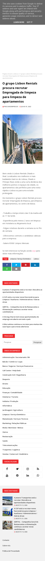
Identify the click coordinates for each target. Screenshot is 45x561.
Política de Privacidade (11, 551)
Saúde (5, 441)
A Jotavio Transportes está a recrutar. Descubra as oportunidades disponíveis (22, 291)
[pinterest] (17, 475)
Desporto (6, 379)
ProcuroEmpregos (11, 106)
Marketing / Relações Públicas (14, 423)
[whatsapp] (38, 475)
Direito (5, 384)
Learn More (19, 22)
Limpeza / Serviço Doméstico (20, 259)
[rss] (38, 468)
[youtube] (7, 475)
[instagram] (27, 468)
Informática (7, 406)
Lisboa (15, 74)
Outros (5, 432)
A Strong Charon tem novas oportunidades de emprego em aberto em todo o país (20, 318)
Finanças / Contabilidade (12, 392)
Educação (6, 388)
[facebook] (7, 468)
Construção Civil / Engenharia (14, 375)
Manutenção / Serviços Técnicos (15, 419)
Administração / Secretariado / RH (16, 357)
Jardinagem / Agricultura (12, 410)
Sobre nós (6, 545)
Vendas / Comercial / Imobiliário (15, 454)
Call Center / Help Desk (11, 370)
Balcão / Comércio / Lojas (12, 362)
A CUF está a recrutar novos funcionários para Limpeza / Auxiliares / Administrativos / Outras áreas (20, 299)
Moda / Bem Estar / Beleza (12, 428)
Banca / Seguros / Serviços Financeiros (17, 366)
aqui (34, 250)
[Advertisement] (22, 50)
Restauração (7, 436)
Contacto (5, 540)
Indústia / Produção (10, 401)
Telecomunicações (10, 445)
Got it (29, 22)
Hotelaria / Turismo (10, 397)
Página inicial (7, 74)
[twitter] (17, 468)
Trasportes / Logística (11, 450)
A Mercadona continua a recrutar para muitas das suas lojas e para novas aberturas (22, 325)
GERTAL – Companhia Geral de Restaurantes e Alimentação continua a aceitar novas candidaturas (20, 309)
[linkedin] (27, 475)
